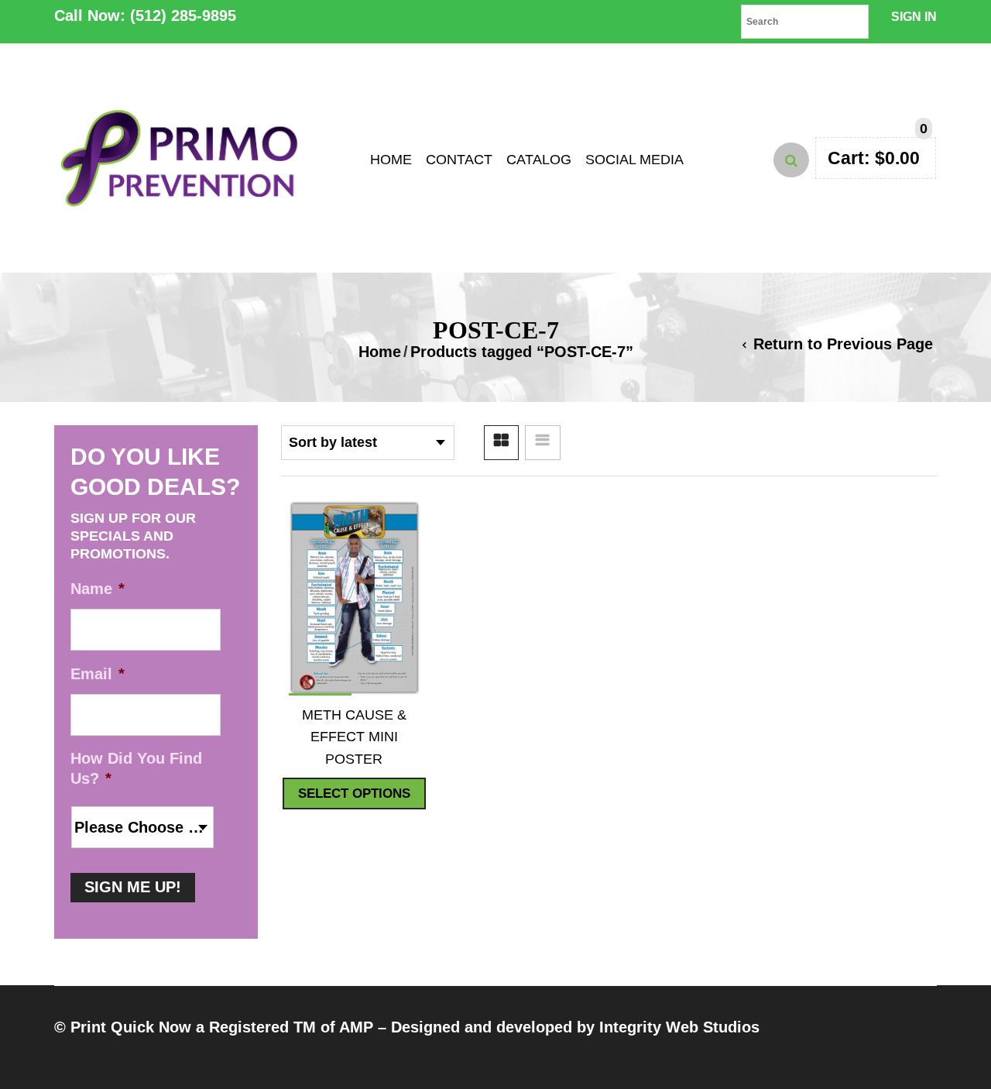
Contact (459, 159)
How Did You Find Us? (136, 768)
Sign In (914, 16)
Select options (354, 793)
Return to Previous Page (843, 343)
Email (97, 673)
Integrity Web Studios (679, 1027)
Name (97, 588)
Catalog (538, 159)
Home (391, 159)
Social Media (634, 159)
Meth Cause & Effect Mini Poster (354, 737)
